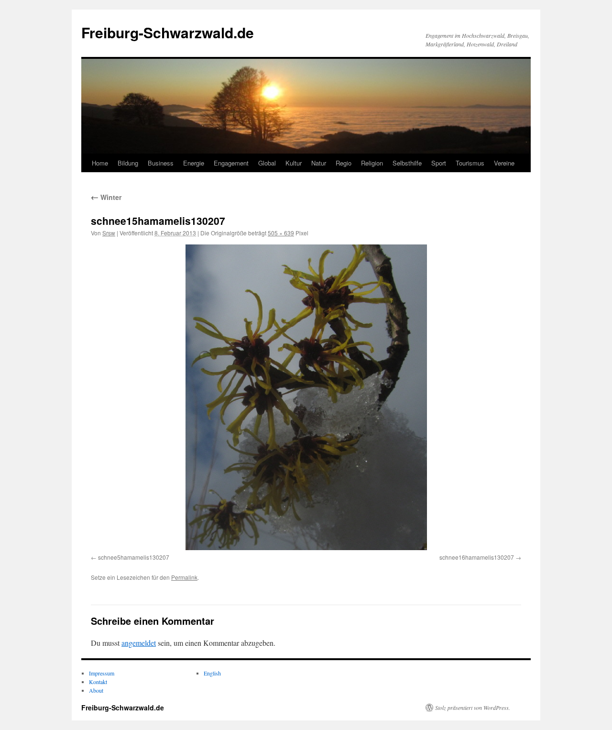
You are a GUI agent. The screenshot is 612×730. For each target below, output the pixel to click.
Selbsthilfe (407, 162)
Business (161, 162)
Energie (193, 162)
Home (100, 162)
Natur (318, 162)
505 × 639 (281, 233)
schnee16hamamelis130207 (476, 557)
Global (267, 162)
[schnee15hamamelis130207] (306, 397)
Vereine (504, 162)
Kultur (293, 162)
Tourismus (470, 162)
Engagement (231, 162)
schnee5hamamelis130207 (133, 557)
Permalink (184, 577)
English (212, 673)
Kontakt (98, 682)
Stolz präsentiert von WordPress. (472, 707)
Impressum (101, 673)
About (96, 690)
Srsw (108, 233)
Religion (372, 162)
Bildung (128, 162)
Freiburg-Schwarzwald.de (167, 32)
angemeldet (138, 643)
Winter (106, 197)
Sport (438, 162)
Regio (343, 162)
